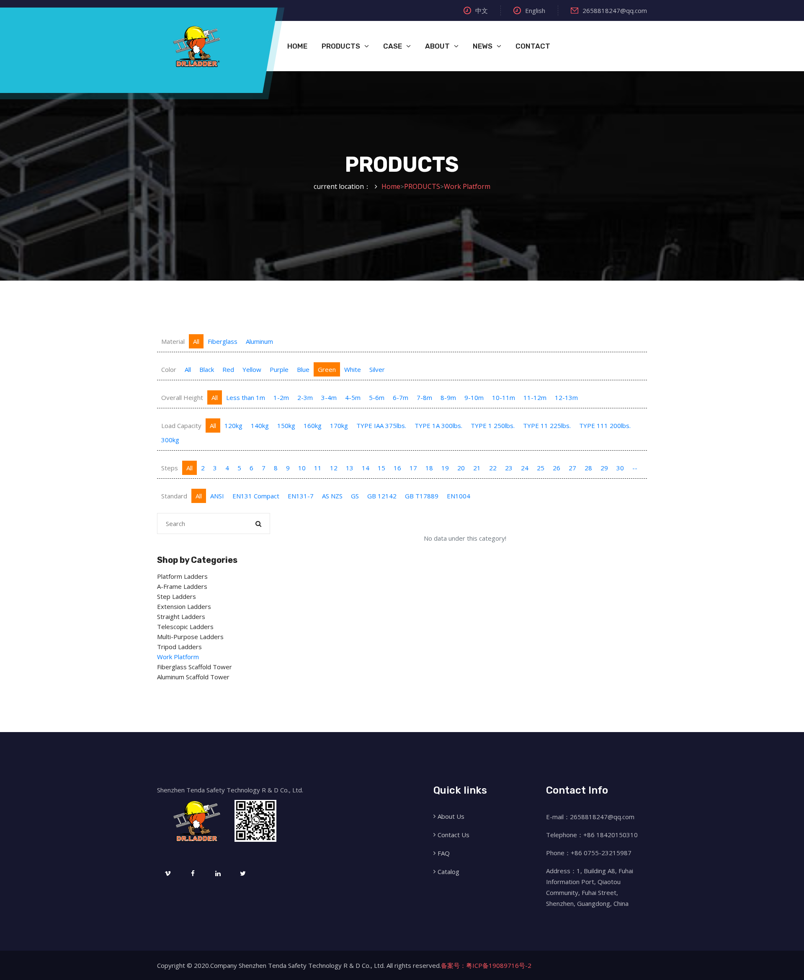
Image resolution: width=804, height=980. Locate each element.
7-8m (424, 397)
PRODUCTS (341, 46)
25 (540, 468)
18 (429, 468)
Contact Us (453, 834)
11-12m (534, 397)
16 (397, 468)
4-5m (353, 397)
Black (206, 369)
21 (477, 468)
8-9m (448, 397)
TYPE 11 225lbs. (547, 425)
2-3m (305, 397)
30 (620, 468)
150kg (286, 425)
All (196, 341)
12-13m (566, 397)
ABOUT (437, 46)
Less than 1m (245, 397)
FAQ (444, 853)
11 (318, 468)
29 (604, 468)
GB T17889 (421, 496)
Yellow (251, 369)
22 (493, 468)
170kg (339, 425)
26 (556, 468)
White (352, 369)
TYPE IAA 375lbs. (381, 425)
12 (334, 468)
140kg (260, 425)
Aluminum (259, 341)
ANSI (217, 496)
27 (572, 468)
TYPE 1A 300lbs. (438, 425)
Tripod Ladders (179, 646)
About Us (451, 816)
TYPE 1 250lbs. (493, 425)
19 (445, 468)
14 (365, 468)
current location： (342, 186)
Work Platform (467, 186)
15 (381, 468)
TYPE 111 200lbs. (605, 425)
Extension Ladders (184, 606)
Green (327, 369)
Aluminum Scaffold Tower (193, 677)
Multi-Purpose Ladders (190, 636)
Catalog (448, 871)
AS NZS (332, 496)
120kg (233, 425)
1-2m (281, 397)
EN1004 (458, 496)
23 (509, 468)
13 (349, 468)
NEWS (482, 46)
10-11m (503, 397)
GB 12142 (382, 496)
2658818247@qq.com (614, 10)
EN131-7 (301, 496)
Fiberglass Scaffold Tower (194, 667)
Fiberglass (222, 341)
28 (588, 468)
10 (302, 468)
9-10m (474, 397)
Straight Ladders (181, 616)
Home (390, 186)
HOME (297, 46)
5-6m (376, 397)
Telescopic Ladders (185, 626)
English (535, 10)
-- (634, 468)
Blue (303, 369)
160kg (313, 425)
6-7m (400, 397)
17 (413, 468)
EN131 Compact (255, 496)
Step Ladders (176, 596)
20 (461, 468)
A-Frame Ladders (182, 586)
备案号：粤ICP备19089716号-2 (486, 965)
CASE (392, 46)
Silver (377, 369)
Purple (279, 369)
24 (524, 468)
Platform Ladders (182, 576)
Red (228, 369)
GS (355, 496)
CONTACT (532, 46)
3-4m (329, 397)
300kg (170, 440)
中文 (481, 10)
